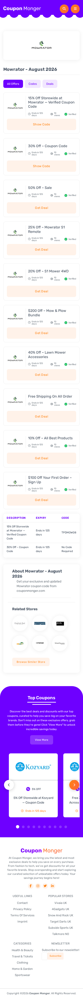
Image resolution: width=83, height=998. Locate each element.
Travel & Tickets (22, 956)
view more (41, 739)
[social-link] (30, 886)
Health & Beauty (22, 950)
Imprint (22, 921)
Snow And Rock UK (60, 915)
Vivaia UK (60, 903)
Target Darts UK (60, 921)
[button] (17, 826)
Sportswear (22, 975)
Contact (22, 903)
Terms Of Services (22, 915)
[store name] (20, 623)
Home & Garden (22, 968)
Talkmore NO (60, 934)
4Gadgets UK (60, 909)
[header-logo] (22, 9)
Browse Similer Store (31, 661)
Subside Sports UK (60, 927)
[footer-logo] (41, 851)
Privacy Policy (22, 909)
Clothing (22, 962)
